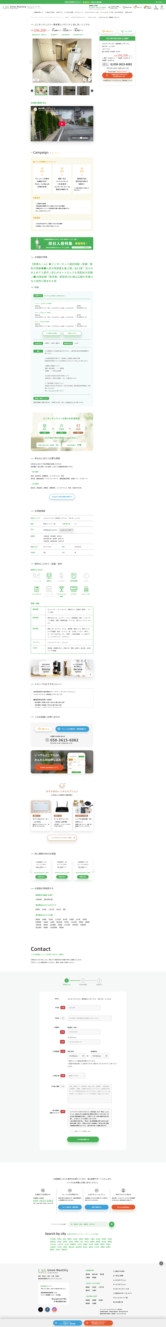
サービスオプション (119, 1284)
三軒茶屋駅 (53, 927)
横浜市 (88, 1290)
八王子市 (51, 909)
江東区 (92, 1239)
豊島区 (76, 1241)
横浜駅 (88, 1303)
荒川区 (87, 1241)
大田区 (110, 1239)
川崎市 (94, 1290)
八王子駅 (58, 919)
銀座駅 (87, 922)
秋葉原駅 (38, 922)
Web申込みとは (107, 80)
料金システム (72, 333)
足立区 (104, 1241)
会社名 (57, 1018)
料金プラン (59, 12)
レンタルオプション (119, 1280)
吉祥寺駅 (75, 925)
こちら (52, 391)
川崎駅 (94, 1303)
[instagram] (54, 1309)
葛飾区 (110, 1241)
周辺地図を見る (61, 1301)
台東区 (81, 1239)
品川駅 (65, 919)
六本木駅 (74, 922)
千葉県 (88, 1277)
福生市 (91, 1247)
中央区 (59, 1239)
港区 (64, 909)
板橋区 (92, 1241)
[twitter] (40, 1309)
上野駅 (52, 922)
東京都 (88, 1274)
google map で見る (66, 530)
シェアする (128, 31)
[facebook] (47, 1309)
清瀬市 (102, 1247)
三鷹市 (79, 1244)
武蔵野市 (73, 1244)
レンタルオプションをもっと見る (61, 838)
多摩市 (108, 1247)
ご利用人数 (56, 1076)
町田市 (108, 1244)
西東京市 (64, 1249)
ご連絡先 (56, 1027)
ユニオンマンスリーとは (92, 12)
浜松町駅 (38, 925)
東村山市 (71, 1247)
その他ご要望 (55, 1086)
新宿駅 (38, 919)
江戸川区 (53, 1244)
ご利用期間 (56, 1051)
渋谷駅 (51, 919)
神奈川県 (95, 1274)
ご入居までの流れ (50, 12)
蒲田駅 (46, 922)
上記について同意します (82, 1131)
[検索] (111, 1224)
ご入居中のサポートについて (120, 1293)
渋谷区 (44, 909)
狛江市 (97, 1247)
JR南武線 (39, 899)
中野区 (65, 1241)
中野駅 (84, 919)
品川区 (58, 909)
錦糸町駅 (59, 922)
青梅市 (85, 1244)
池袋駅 (44, 919)
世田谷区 (53, 1241)
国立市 (85, 1247)
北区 (81, 1241)
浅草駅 (81, 922)
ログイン (162, 9)
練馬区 (98, 1241)
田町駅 (46, 925)
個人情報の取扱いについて (54, 1111)
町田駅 (71, 919)
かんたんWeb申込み (123, 1207)
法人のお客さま (119, 12)
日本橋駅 (53, 925)
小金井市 (53, 1247)
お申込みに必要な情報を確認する (62, 497)
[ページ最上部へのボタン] (161, 1263)
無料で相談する (96, 1207)
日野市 (65, 1247)
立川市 (66, 1244)
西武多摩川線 (48, 899)
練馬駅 (61, 927)
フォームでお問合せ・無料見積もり (74, 729)
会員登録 (156, 9)
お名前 (57, 1007)
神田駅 (60, 925)
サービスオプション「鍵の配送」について (122, 80)
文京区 (75, 1239)
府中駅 (66, 922)
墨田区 (87, 1239)
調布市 (102, 1244)
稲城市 (49, 530)
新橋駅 (46, 927)
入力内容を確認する (83, 1139)
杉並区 (71, 1241)
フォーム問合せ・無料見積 (70, 1207)
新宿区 (38, 909)
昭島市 (97, 1244)
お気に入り (109, 31)
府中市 (91, 1244)
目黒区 (104, 1239)
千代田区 (53, 1239)
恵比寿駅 (38, 927)
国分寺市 (79, 1247)
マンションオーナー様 (106, 12)
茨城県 (94, 1277)
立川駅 (78, 919)
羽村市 (58, 1249)
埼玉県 (102, 1274)
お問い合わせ (128, 12)
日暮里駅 (83, 925)
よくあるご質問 (68, 12)
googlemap (60, 1299)
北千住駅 (67, 925)
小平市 (59, 1247)
